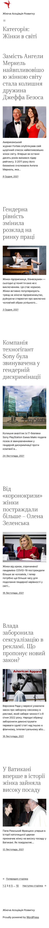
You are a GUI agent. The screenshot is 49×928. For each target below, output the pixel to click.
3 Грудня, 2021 (10, 309)
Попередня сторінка (15, 878)
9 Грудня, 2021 (10, 176)
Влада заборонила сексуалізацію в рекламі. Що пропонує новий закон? (24, 642)
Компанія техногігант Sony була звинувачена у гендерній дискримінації (22, 359)
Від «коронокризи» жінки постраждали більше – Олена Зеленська (23, 505)
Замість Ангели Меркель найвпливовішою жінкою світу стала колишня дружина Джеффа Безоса (23, 77)
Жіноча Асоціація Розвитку (19, 13)
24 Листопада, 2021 (13, 455)
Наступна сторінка (34, 885)
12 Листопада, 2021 (13, 849)
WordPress (33, 917)
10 (17, 885)
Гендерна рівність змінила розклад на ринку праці (19, 223)
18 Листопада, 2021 (13, 593)
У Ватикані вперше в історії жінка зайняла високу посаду (24, 779)
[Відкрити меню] (4, 20)
